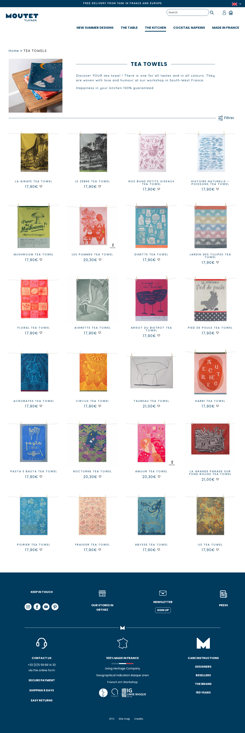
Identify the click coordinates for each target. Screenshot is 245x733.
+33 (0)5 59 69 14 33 (42, 665)
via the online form (42, 670)
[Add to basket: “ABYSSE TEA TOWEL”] (151, 519)
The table (129, 27)
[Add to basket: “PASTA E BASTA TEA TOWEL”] (33, 446)
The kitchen (155, 27)
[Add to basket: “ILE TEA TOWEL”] (210, 519)
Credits (138, 719)
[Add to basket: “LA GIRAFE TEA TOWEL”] (33, 156)
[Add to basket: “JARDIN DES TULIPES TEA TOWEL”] (210, 229)
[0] (232, 12)
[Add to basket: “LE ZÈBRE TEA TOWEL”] (92, 156)
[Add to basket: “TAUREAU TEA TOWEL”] (151, 375)
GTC (112, 719)
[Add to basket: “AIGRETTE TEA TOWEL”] (92, 302)
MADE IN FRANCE (225, 27)
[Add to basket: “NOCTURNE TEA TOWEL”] (92, 446)
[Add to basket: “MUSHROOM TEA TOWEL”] (33, 229)
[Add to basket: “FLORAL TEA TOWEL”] (33, 302)
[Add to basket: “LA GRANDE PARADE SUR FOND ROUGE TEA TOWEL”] (210, 446)
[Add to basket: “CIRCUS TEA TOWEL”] (92, 375)
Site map (124, 719)
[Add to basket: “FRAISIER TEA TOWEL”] (92, 519)
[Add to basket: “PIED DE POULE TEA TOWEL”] (210, 302)
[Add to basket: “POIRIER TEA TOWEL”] (33, 519)
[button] (41, 186)
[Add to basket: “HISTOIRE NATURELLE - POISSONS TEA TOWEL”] (210, 156)
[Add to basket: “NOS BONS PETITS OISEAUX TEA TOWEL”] (151, 156)
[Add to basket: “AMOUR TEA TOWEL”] (151, 446)
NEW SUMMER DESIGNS (95, 27)
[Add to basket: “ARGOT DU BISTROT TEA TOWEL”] (151, 302)
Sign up (163, 610)
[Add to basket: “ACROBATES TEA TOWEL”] (33, 375)
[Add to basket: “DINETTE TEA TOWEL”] (151, 229)
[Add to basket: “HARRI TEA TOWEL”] (210, 375)
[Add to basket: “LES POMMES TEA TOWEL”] (92, 229)
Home (14, 51)
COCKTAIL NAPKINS (189, 27)
